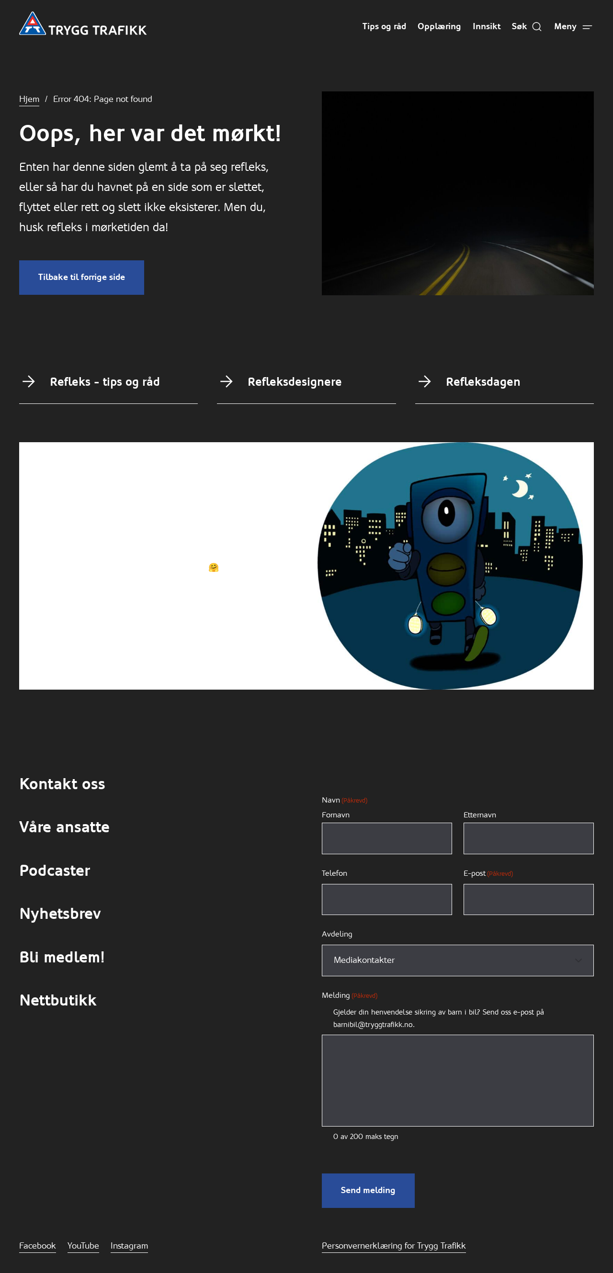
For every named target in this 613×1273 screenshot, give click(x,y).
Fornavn (336, 815)
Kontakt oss (62, 784)
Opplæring (439, 26)
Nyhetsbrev (60, 914)
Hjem (29, 99)
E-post (488, 873)
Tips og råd (384, 26)
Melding (349, 995)
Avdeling (337, 933)
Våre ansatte (64, 827)
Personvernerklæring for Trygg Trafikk (394, 1246)
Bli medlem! (62, 957)
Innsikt (486, 26)
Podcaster (54, 871)
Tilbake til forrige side (81, 277)
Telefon (334, 873)
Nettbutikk (58, 1000)
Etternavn (480, 815)
